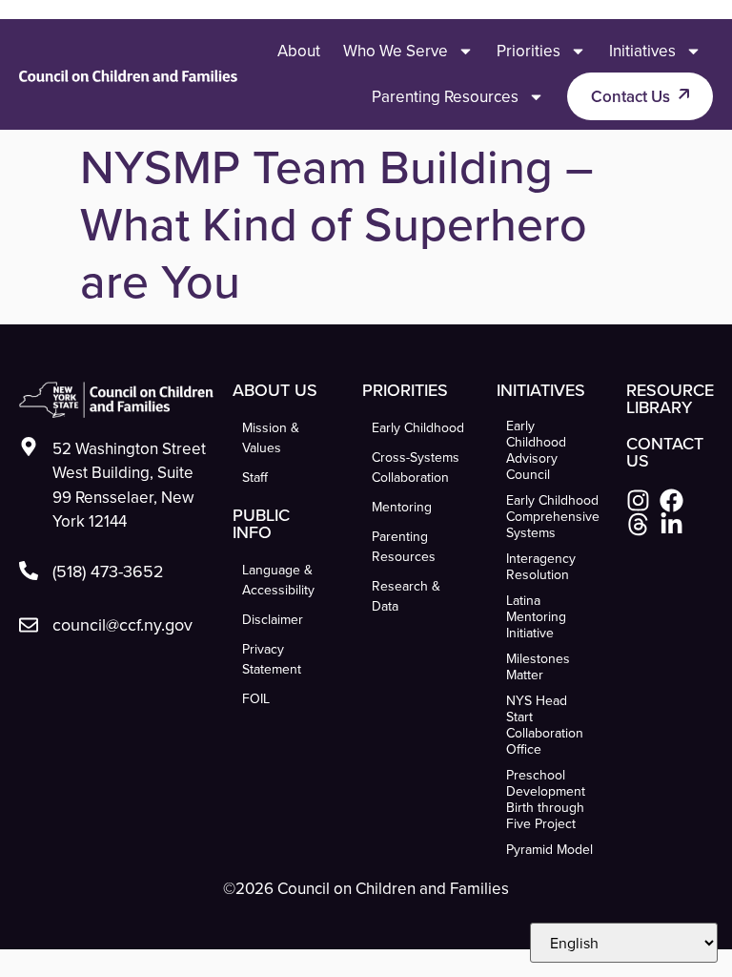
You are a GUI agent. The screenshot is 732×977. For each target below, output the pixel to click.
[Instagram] (638, 500)
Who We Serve (395, 50)
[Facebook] (671, 500)
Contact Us (630, 96)
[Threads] (638, 524)
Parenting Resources (445, 96)
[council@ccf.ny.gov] (28, 624)
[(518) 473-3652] (28, 570)
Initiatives (642, 50)
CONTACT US (664, 451)
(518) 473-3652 (108, 571)
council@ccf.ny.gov (122, 624)
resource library (670, 398)
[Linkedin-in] (671, 524)
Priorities (528, 50)
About (298, 50)
